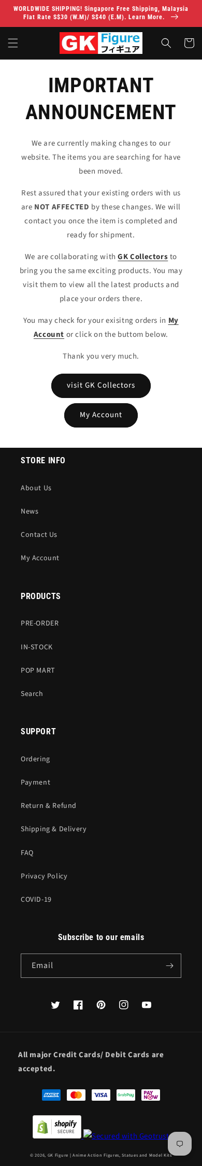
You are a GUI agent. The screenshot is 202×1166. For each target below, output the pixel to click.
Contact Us (39, 535)
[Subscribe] (169, 966)
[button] (13, 43)
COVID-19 (36, 899)
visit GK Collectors (101, 385)
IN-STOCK (37, 647)
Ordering (35, 759)
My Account (101, 414)
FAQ (27, 853)
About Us (36, 488)
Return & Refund (49, 806)
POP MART (38, 670)
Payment (35, 782)
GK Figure (58, 1155)
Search (32, 694)
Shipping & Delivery (53, 829)
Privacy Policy (44, 876)
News (29, 511)
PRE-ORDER (40, 623)
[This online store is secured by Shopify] (101, 1129)
